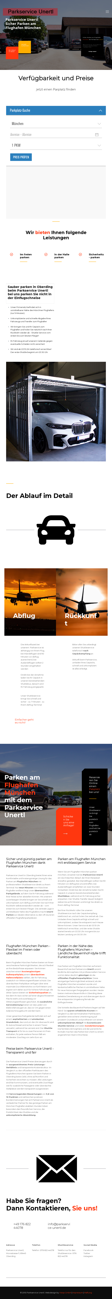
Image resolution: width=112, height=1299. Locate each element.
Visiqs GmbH (65, 1292)
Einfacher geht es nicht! (24, 721)
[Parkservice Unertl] (30, 11)
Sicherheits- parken (96, 256)
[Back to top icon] (98, 1293)
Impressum (77, 1292)
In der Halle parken (61, 256)
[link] (65, 833)
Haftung (88, 1292)
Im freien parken (26, 256)
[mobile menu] (107, 11)
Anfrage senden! (93, 51)
